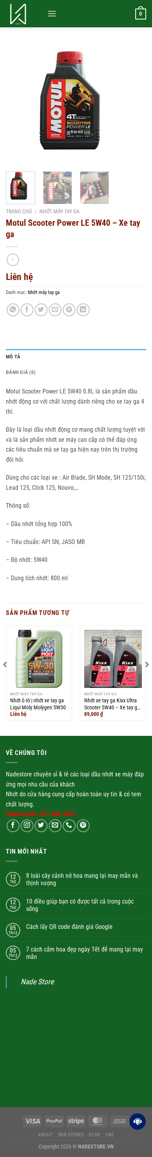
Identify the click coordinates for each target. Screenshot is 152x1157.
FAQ (110, 1135)
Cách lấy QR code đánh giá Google (69, 926)
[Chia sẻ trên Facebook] (27, 309)
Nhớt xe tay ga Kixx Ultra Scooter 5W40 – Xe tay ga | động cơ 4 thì (112, 704)
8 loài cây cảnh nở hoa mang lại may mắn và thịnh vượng (82, 879)
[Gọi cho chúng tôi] (69, 825)
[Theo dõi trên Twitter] (41, 825)
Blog (94, 1135)
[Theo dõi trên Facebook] (13, 825)
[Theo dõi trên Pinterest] (83, 825)
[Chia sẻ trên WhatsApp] (13, 309)
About (45, 1135)
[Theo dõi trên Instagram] (27, 825)
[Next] (134, 104)
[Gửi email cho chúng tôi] (55, 825)
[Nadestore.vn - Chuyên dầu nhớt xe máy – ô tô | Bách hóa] (23, 13)
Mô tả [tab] (13, 357)
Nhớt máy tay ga (59, 211)
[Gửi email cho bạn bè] (55, 309)
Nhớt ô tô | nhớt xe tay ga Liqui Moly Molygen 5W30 (38, 704)
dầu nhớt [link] (102, 774)
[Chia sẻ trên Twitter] (41, 309)
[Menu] (52, 13)
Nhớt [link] (12, 794)
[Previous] (18, 104)
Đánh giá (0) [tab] (20, 372)
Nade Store (37, 981)
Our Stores (71, 1135)
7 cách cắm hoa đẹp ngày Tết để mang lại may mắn (84, 953)
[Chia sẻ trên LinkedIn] (83, 309)
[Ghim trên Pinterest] (69, 309)
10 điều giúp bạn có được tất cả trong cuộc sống (80, 905)
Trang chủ (19, 211)
